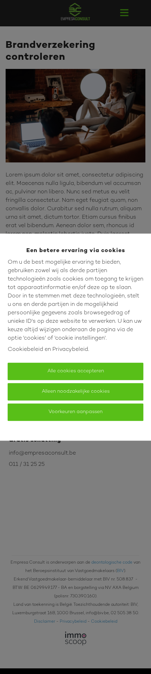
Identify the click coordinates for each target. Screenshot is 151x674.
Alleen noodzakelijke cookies (76, 391)
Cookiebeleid (25, 350)
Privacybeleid (70, 350)
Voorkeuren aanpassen (75, 412)
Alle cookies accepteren (75, 371)
